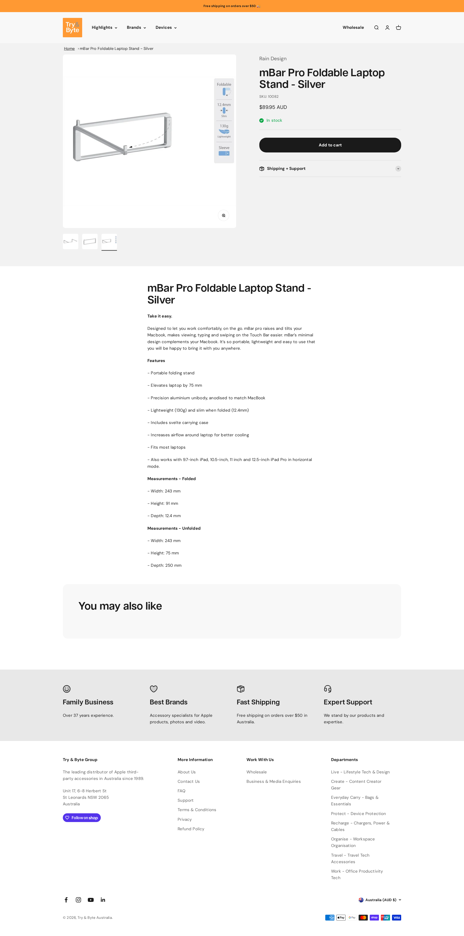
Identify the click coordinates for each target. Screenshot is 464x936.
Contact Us (189, 781)
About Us (187, 772)
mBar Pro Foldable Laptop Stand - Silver (116, 48)
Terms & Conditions (197, 809)
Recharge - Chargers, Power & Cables (360, 826)
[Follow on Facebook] (66, 900)
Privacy (185, 819)
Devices (164, 27)
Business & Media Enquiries (273, 781)
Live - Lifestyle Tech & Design (360, 772)
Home (69, 48)
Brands (134, 27)
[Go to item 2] (90, 242)
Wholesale (353, 27)
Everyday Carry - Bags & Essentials (354, 801)
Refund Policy (191, 828)
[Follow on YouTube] (90, 900)
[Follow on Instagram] (78, 900)
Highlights (102, 27)
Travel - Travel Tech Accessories (350, 858)
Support (186, 800)
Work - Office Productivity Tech (357, 874)
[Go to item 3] (109, 242)
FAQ (181, 790)
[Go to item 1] (70, 242)
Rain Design (273, 58)
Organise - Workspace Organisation (353, 842)
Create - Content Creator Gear (356, 785)
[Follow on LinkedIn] (103, 900)
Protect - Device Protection (358, 813)
